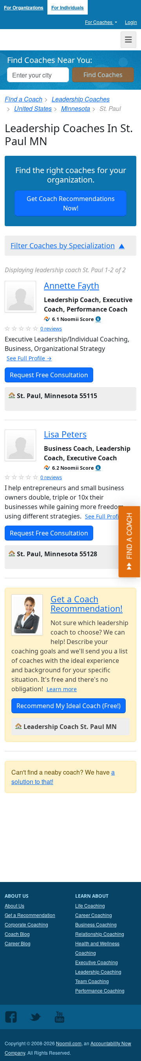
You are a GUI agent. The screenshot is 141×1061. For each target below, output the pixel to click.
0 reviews (51, 328)
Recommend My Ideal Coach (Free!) (68, 705)
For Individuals (67, 7)
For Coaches (99, 21)
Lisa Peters (65, 434)
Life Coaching (90, 905)
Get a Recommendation (30, 915)
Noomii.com (68, 1043)
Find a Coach (23, 98)
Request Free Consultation (49, 375)
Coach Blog (17, 933)
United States (33, 108)
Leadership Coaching (98, 971)
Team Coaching (92, 981)
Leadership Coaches (81, 98)
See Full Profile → (29, 358)
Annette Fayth (71, 285)
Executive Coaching (96, 962)
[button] (98, 319)
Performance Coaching (100, 990)
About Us (14, 905)
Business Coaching (96, 924)
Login (131, 21)
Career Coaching (93, 915)
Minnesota (75, 108)
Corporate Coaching (26, 924)
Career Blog (18, 943)
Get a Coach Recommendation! (87, 603)
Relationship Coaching (99, 933)
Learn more (62, 689)
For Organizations (23, 7)
